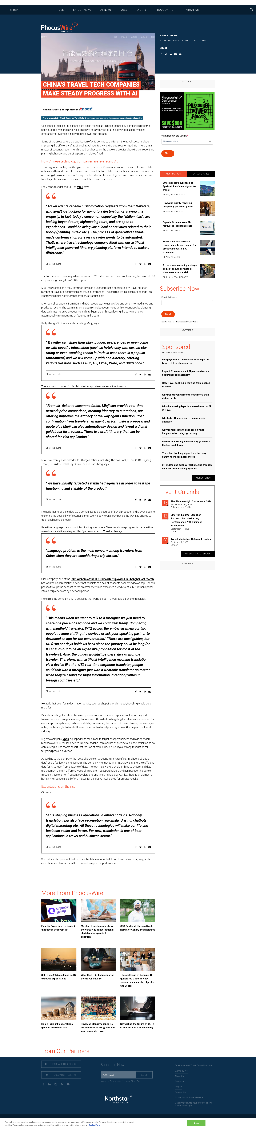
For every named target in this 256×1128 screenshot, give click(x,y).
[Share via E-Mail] (175, 55)
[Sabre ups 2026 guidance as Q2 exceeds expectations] (58, 959)
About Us (192, 9)
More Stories (203, 478)
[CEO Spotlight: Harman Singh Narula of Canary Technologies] (137, 910)
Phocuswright (166, 9)
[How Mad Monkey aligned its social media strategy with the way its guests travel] (98, 1008)
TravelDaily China (82, 118)
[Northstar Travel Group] (119, 1098)
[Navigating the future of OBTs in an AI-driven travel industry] (137, 1008)
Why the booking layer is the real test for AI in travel (186, 408)
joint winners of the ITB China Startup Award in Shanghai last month (112, 579)
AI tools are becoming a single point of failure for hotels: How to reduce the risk (180, 269)
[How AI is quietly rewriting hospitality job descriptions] (207, 208)
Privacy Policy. (192, 322)
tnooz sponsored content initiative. (127, 118)
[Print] (180, 55)
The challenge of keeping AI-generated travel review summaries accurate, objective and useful (137, 980)
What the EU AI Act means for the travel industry (97, 977)
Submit (144, 1075)
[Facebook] (43, 1084)
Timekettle (110, 531)
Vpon (66, 738)
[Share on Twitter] (166, 55)
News (163, 35)
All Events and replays (198, 554)
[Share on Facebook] (161, 55)
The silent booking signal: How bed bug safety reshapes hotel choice (184, 455)
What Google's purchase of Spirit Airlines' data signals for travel (180, 186)
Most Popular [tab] (173, 174)
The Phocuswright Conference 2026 (191, 501)
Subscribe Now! (113, 1065)
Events (141, 9)
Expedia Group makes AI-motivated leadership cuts (177, 224)
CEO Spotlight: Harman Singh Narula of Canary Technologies (137, 928)
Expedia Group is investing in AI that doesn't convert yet (58, 928)
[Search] (251, 9)
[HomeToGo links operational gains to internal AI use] (58, 1008)
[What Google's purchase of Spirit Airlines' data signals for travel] (207, 189)
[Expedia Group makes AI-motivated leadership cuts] (207, 228)
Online (173, 35)
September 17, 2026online (180, 530)
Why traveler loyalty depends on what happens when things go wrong (183, 431)
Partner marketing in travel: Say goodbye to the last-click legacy (186, 443)
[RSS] (62, 1084)
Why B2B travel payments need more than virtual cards (185, 396)
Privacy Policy (136, 1081)
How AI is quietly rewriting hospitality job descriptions (178, 205)
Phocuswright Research (63, 1064)
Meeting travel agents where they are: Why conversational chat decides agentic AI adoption (97, 931)
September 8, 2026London (179, 543)
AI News (106, 9)
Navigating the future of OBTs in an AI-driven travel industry (137, 1026)
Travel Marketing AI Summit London (191, 539)
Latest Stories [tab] (201, 174)
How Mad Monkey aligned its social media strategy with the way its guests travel (98, 1028)
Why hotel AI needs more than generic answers (183, 420)
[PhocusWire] (59, 27)
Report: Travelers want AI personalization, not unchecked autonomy (185, 373)
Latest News (82, 9)
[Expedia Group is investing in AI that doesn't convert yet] (58, 910)
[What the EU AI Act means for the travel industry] (98, 959)
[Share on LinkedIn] (170, 55)
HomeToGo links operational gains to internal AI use (57, 1026)
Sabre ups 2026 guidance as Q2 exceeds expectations (58, 977)
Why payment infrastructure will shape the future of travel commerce (185, 361)
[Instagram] (55, 1084)
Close (196, 1123)
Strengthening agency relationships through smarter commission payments (187, 467)
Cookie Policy (94, 1125)
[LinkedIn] (49, 1084)
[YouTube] (68, 1084)
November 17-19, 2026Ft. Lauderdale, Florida (181, 505)
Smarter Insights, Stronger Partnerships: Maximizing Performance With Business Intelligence (186, 520)
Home (61, 9)
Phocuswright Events (63, 1075)
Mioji (80, 186)
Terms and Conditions (176, 322)
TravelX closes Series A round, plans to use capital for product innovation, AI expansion (179, 247)
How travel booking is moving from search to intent (186, 385)
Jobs (124, 9)
